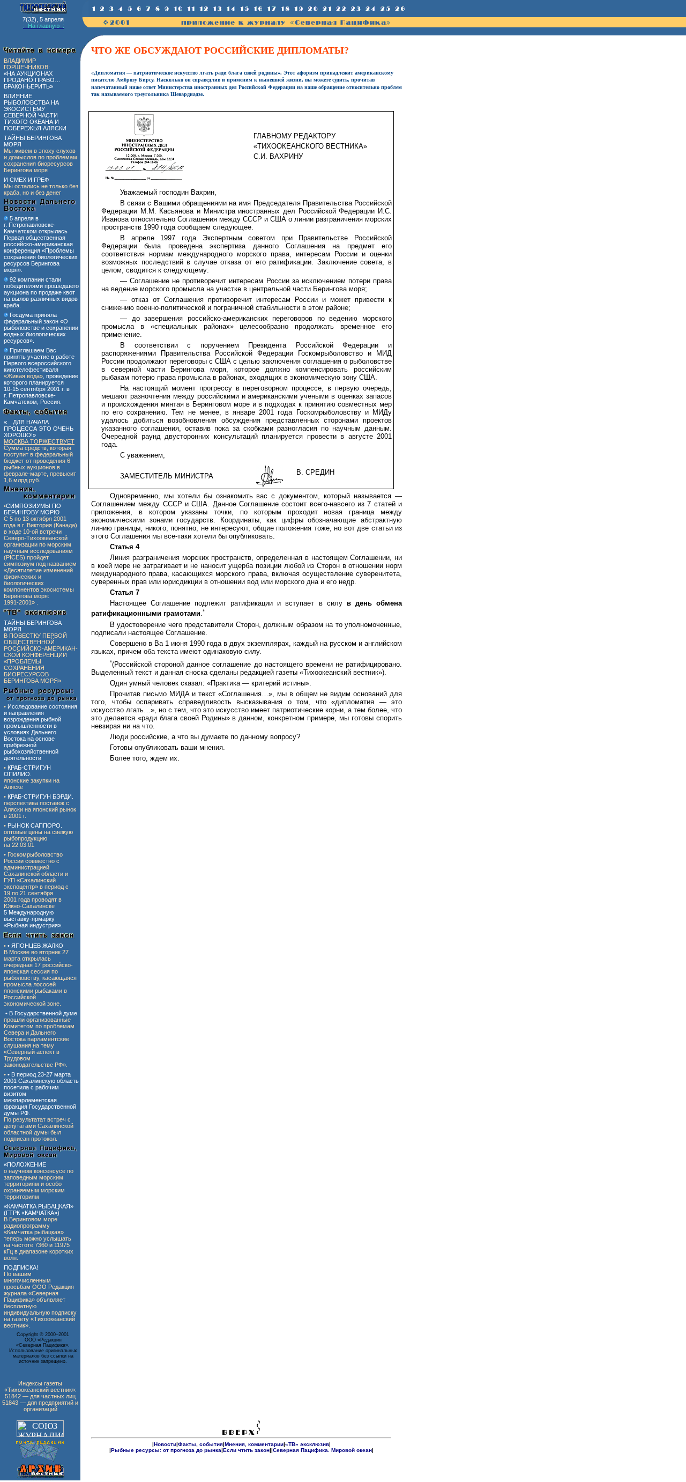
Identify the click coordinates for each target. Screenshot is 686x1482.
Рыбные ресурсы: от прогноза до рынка (166, 1450)
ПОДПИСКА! (21, 1267)
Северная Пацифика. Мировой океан (322, 1450)
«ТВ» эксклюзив (307, 1444)
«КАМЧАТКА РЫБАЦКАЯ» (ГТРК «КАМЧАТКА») (38, 1209)
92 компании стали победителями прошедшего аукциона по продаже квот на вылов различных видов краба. (41, 292)
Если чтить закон (246, 1450)
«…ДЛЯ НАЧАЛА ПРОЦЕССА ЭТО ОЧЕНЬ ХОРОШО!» (38, 428)
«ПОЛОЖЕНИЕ (25, 1164)
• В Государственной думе (41, 1013)
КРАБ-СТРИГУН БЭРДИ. (40, 796)
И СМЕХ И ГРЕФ (26, 179)
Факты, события (200, 1444)
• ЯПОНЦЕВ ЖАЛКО (35, 945)
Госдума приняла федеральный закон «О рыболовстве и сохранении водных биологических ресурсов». (41, 328)
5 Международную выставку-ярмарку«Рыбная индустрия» (32, 918)
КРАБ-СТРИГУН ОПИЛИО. (27, 770)
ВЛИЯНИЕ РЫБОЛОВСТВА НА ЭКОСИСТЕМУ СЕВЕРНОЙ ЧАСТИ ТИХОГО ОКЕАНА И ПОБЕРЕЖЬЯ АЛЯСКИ (35, 112)
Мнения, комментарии (254, 1444)
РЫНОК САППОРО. (35, 825)
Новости (165, 1444)
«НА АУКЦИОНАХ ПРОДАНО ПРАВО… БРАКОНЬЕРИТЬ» (32, 80)
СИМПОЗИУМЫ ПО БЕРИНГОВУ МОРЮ (32, 509)
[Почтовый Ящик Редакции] (40, 1461)
